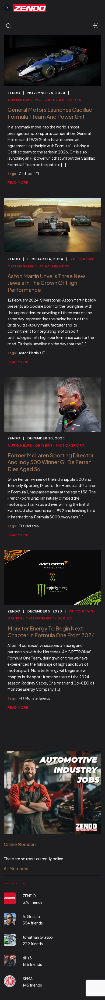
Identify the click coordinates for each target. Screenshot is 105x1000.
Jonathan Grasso (38, 937)
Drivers (44, 445)
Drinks (15, 618)
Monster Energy (38, 698)
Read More (18, 182)
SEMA (28, 978)
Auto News (20, 100)
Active (15, 883)
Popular (22, 883)
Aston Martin (29, 353)
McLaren (32, 526)
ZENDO (14, 93)
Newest (7, 883)
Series (74, 100)
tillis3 (27, 957)
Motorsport (49, 100)
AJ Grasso (31, 916)
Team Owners (55, 266)
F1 (37, 173)
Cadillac (25, 173)
